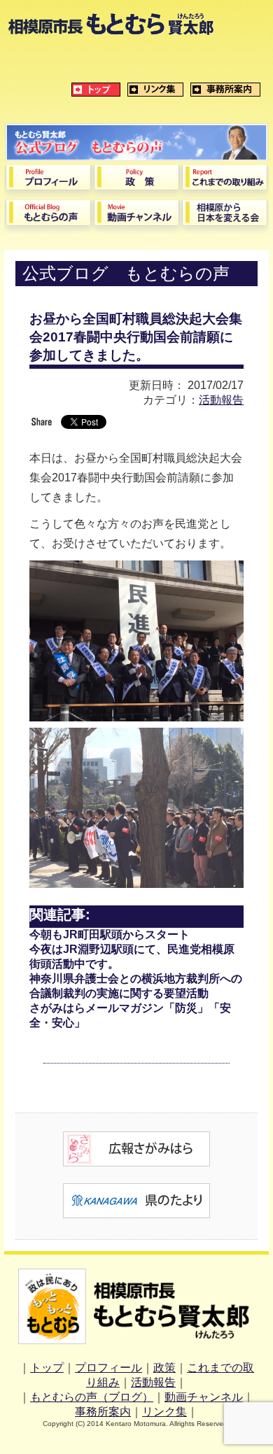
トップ (47, 1368)
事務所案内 (103, 1412)
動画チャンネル (203, 1397)
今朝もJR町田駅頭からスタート (109, 934)
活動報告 (221, 400)
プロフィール (108, 1368)
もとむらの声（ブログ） (91, 1397)
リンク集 (164, 1412)
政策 (164, 1368)
